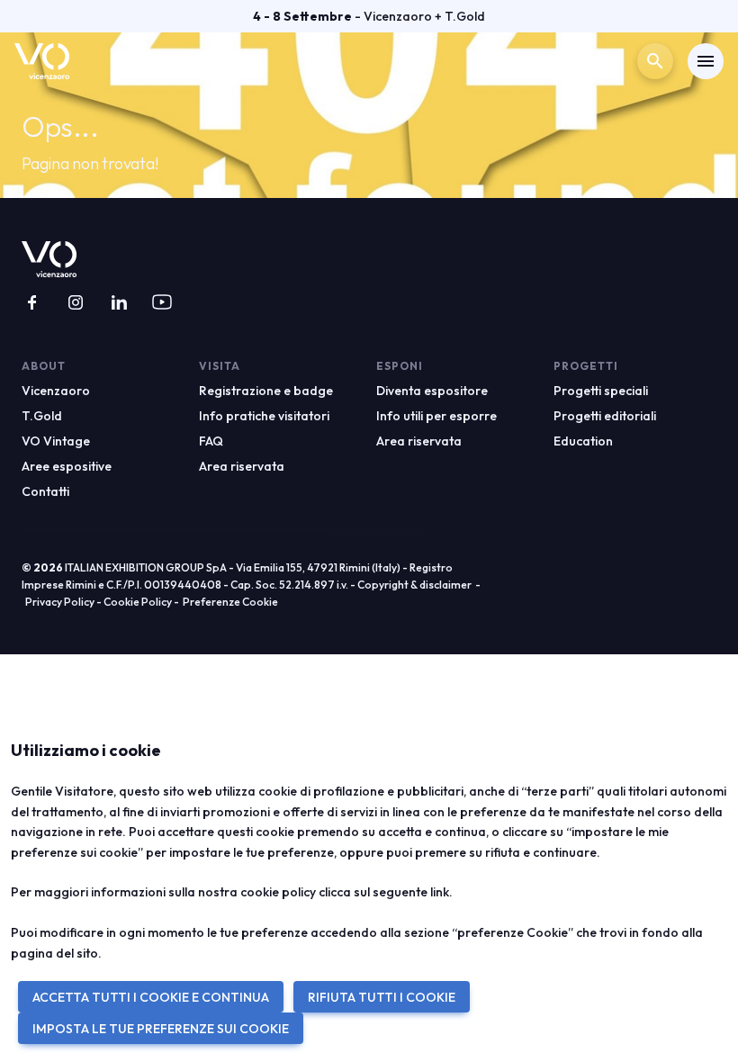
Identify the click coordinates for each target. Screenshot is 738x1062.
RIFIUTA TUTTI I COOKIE (381, 997)
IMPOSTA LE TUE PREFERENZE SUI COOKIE (160, 1029)
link (439, 892)
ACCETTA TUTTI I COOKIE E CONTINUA (150, 997)
